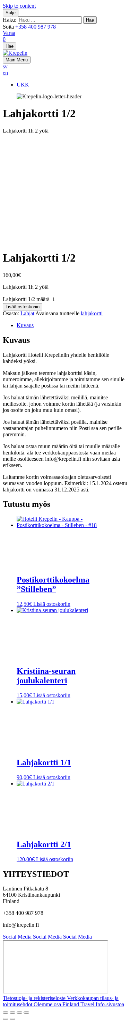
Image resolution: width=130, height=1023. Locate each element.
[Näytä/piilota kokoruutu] (12, 1012)
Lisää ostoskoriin (23, 306)
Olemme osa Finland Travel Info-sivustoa (79, 1004)
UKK (23, 85)
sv (5, 66)
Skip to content (19, 6)
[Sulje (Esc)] (26, 1012)
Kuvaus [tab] (25, 325)
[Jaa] (19, 1012)
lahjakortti (92, 313)
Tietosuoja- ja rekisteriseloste (35, 998)
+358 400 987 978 (35, 27)
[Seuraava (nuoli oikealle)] (12, 1019)
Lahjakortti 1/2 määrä (26, 299)
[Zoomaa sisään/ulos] (5, 1012)
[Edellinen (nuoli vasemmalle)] (5, 1019)
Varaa (9, 33)
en (5, 73)
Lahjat (27, 313)
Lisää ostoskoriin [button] (51, 604)
